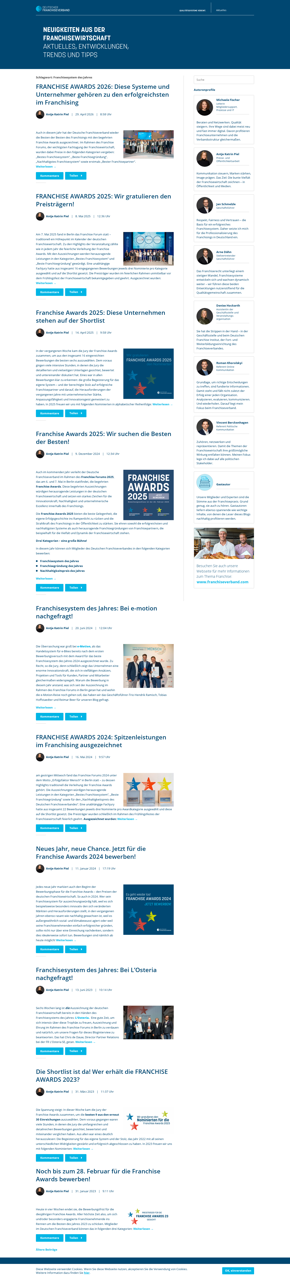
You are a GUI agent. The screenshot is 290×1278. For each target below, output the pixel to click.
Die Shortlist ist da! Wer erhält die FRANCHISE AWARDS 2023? (102, 1075)
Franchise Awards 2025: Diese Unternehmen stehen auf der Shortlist (100, 316)
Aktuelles (221, 10)
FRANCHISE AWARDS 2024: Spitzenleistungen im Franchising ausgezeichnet (101, 741)
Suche (250, 80)
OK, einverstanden (238, 1270)
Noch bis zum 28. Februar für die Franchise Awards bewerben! (98, 1175)
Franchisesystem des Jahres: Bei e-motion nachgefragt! (96, 612)
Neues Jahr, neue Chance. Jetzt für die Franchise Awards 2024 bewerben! (91, 853)
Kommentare (49, 176)
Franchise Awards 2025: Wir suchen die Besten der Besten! (103, 438)
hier (87, 1273)
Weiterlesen (46, 166)
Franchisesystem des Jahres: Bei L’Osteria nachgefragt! (96, 974)
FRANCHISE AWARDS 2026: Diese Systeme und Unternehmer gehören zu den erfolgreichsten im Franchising (103, 94)
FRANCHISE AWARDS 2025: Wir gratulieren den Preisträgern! (103, 200)
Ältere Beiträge (46, 1249)
